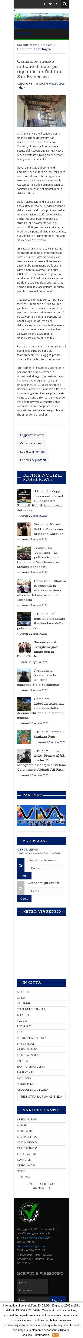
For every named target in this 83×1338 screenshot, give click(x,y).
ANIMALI (22, 1125)
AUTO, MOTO (25, 1131)
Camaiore (25, 49)
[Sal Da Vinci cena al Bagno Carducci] (24, 529)
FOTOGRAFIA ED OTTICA (31, 1038)
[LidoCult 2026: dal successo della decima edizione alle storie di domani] (24, 703)
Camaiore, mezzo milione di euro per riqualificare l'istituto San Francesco (40, 69)
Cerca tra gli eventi (43, 883)
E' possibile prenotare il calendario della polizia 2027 (41, 621)
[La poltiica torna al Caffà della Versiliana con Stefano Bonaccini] (24, 552)
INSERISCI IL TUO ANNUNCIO (41, 1186)
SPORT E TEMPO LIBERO (31, 1066)
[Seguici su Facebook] (44, 4)
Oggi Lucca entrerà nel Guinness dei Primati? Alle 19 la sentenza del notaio (40, 500)
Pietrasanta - (44, 670)
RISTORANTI (24, 1026)
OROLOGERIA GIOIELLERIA (32, 1089)
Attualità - (43, 491)
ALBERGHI (23, 992)
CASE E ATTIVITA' (27, 1148)
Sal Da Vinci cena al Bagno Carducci (49, 531)
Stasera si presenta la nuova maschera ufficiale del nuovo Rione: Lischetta (41, 590)
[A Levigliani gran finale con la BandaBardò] (24, 646)
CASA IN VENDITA (27, 1142)
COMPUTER (24, 1160)
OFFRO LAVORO (26, 1165)
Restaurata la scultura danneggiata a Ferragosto (38, 680)
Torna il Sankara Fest (49, 734)
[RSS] (56, 4)
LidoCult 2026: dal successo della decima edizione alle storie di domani (40, 710)
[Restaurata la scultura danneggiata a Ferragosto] (24, 675)
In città (31, 982)
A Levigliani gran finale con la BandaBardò (37, 649)
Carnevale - (44, 581)
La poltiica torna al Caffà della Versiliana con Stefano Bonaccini (38, 560)
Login (57, 853)
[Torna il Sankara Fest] (24, 736)
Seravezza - (44, 642)
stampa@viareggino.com (32, 1246)
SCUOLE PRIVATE (27, 1084)
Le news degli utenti (33, 460)
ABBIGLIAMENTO (27, 1049)
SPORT (21, 1171)
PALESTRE (22, 1061)
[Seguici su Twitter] (50, 4)
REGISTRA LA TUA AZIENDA (41, 1096)
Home (34, 45)
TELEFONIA (23, 1177)
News (47, 45)
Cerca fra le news (31, 443)
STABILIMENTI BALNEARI (31, 1009)
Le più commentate (32, 451)
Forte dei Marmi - (48, 524)
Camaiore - (43, 699)
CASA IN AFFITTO (27, 1137)
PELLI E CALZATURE (28, 1055)
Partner (32, 795)
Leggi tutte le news (32, 435)
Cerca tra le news (42, 860)
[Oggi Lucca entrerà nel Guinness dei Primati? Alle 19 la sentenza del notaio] (24, 496)
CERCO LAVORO (26, 1154)
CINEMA (21, 998)
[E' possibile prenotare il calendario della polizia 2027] (24, 618)
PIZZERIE (22, 1021)
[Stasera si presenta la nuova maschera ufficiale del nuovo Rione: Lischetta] (24, 585)
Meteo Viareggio (41, 911)
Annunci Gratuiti (43, 1110)
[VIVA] (41, 815)
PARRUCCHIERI (25, 1072)
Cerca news (27, 849)
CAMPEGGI (23, 1003)
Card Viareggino (33, 853)
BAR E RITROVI (25, 1043)
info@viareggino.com (39, 1237)
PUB (19, 1032)
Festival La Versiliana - (44, 550)
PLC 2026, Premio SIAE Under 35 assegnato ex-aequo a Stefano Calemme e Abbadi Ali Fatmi (41, 760)
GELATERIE (23, 1015)
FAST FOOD (24, 1078)
